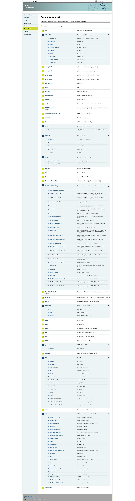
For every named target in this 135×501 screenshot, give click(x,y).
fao (46, 122)
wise (46, 414)
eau (50, 370)
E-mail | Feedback (28, 496)
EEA (30, 1)
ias (46, 172)
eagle (51, 312)
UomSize (52, 462)
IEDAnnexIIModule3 (51, 185)
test (46, 357)
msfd (46, 336)
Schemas (26, 26)
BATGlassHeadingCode (55, 216)
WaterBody (52, 465)
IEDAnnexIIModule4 (51, 291)
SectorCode (52, 269)
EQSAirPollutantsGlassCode (56, 235)
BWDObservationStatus (55, 417)
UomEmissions (53, 459)
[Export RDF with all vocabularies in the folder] (108, 35)
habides (47, 168)
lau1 (46, 320)
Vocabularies (27, 28)
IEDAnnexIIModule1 (51, 181)
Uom (51, 456)
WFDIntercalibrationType (55, 468)
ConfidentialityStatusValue (56, 432)
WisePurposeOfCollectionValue (57, 482)
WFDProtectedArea (54, 471)
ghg (46, 157)
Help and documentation (30, 15)
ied (46, 177)
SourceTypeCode (54, 272)
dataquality (48, 99)
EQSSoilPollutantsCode (55, 243)
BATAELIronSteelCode (55, 209)
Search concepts (59, 26)
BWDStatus (52, 426)
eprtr (46, 103)
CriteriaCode (53, 230)
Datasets (26, 17)
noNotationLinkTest (54, 379)
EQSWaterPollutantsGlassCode (57, 246)
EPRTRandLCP (50, 108)
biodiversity (48, 83)
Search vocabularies (47, 26)
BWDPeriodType (53, 420)
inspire (47, 301)
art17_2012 (48, 75)
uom (46, 409)
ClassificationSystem (55, 429)
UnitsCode (52, 275)
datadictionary (49, 95)
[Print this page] (101, 1)
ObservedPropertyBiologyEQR (57, 450)
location (52, 44)
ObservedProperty (54, 447)
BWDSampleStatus (54, 423)
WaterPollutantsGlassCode (56, 281)
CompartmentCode (54, 227)
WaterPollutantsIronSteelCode (57, 285)
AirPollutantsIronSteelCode (56, 197)
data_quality (52, 41)
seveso (47, 353)
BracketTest (52, 364)
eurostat (47, 117)
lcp (46, 332)
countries (52, 129)
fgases (47, 126)
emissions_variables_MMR (56, 161)
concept (51, 139)
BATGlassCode (53, 213)
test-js (51, 382)
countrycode (53, 38)
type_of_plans (53, 62)
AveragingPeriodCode (55, 201)
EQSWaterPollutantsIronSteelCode (58, 250)
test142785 (52, 386)
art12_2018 (48, 67)
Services (26, 31)
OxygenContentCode (55, 259)
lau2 (46, 324)
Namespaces (27, 34)
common (48, 91)
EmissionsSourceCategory (56, 435)
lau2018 (47, 328)
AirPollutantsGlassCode (55, 193)
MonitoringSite (53, 444)
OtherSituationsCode (55, 254)
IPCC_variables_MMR (55, 164)
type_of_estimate (54, 59)
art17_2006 (48, 71)
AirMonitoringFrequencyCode (57, 190)
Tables (26, 20)
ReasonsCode (53, 265)
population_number (54, 47)
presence (52, 50)
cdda (46, 87)
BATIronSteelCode (54, 220)
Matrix (51, 441)
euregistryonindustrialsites (53, 113)
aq (46, 30)
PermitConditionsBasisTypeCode (58, 262)
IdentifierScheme (54, 438)
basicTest (52, 361)
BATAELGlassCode (54, 205)
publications (49, 345)
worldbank (48, 487)
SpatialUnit (52, 453)
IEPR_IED (48, 297)
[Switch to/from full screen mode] (103, 1)
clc (50, 309)
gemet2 (47, 135)
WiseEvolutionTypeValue (56, 479)
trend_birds (52, 56)
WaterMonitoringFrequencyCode (57, 278)
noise (47, 340)
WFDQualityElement (54, 474)
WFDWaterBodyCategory (55, 476)
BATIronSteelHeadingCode (56, 223)
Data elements (27, 23)
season (51, 53)
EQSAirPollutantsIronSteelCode (57, 239)
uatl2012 (52, 315)
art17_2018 (48, 79)
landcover (48, 305)
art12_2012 (48, 34)
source (51, 145)
